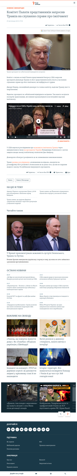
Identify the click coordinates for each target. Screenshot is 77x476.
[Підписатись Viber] (30, 429)
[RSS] (39, 429)
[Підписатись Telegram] (34, 429)
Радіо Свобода (17, 108)
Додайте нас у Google (16, 473)
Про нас (9, 460)
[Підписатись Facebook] (8, 429)
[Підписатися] (47, 429)
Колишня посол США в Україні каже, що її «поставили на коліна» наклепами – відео (41, 106)
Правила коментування (47, 445)
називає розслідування (20, 162)
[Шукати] (65, 473)
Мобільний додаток (13, 445)
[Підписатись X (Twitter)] (17, 429)
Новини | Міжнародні (15, 8)
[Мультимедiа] (36, 473)
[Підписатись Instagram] (26, 429)
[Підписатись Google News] (13, 429)
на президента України (33, 150)
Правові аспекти (12, 467)
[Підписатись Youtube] (21, 429)
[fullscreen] (68, 137)
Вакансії (42, 460)
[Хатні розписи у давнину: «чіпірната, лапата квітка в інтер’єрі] (55, 328)
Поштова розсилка (13, 449)
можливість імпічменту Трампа (46, 148)
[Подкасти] (51, 473)
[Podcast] (43, 429)
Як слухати (10, 442)
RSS (40, 442)
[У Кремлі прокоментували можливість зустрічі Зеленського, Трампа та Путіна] (38, 233)
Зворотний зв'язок (45, 463)
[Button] (49, 25)
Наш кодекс (11, 463)
